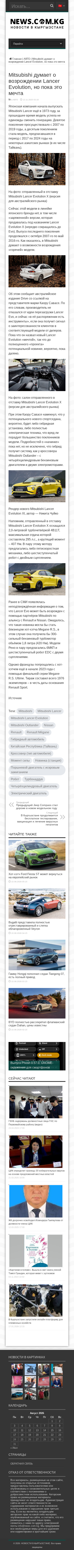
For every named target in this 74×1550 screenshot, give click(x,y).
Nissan (48, 725)
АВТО (27, 58)
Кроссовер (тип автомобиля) (31, 753)
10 (14, 1430)
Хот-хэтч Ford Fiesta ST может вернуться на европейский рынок (35, 875)
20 (37, 1434)
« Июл (14, 1447)
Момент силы (20, 760)
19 (29, 1434)
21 (44, 1434)
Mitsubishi (25, 711)
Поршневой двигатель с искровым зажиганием (35, 770)
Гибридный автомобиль (27, 739)
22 (52, 1434)
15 (52, 1430)
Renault (16, 732)
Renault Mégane (38, 732)
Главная (17, 58)
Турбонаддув (33, 779)
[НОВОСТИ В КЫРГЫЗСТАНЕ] (37, 27)
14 (44, 1430)
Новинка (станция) (48, 760)
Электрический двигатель (29, 793)
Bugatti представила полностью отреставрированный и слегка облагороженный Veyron (29, 925)
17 (14, 1434)
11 (22, 1430)
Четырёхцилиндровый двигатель (34, 786)
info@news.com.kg (28, 1525)
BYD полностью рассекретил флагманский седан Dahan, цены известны (37, 1023)
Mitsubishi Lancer (49, 711)
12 (29, 1430)
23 (59, 1434)
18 (22, 1434)
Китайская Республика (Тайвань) (34, 746)
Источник (15, 698)
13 (37, 1430)
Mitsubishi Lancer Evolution (29, 718)
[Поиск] (52, 6)
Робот (15, 779)
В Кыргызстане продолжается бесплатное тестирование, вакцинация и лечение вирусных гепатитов (37, 819)
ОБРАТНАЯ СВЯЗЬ (21, 1463)
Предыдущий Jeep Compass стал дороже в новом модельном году (37, 805)
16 (59, 1430)
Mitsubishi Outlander (25, 725)
